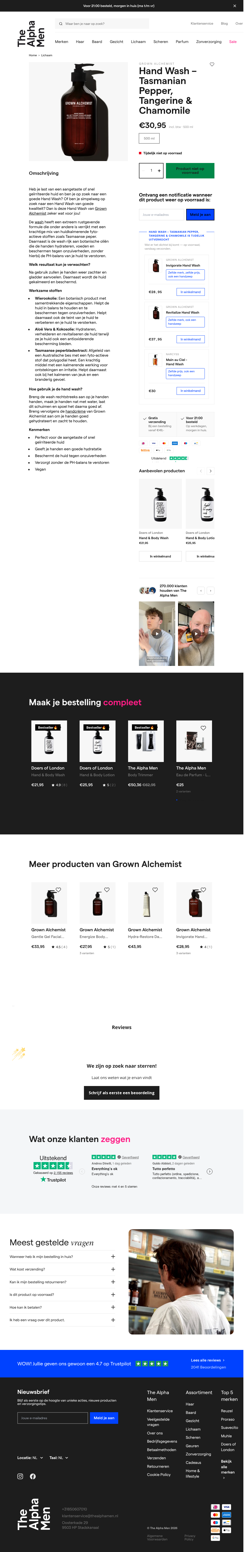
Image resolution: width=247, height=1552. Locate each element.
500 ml (149, 138)
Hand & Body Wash (154, 538)
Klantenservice (160, 1411)
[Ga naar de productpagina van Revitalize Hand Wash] (155, 312)
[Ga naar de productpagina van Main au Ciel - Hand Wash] (155, 360)
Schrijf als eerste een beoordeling (122, 1092)
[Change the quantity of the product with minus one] (143, 171)
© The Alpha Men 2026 (162, 1528)
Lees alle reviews (206, 1360)
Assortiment (199, 1392)
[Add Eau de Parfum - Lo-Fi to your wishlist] (203, 728)
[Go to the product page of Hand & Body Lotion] (207, 504)
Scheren (193, 1438)
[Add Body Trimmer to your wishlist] (155, 728)
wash (39, 222)
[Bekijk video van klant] (157, 633)
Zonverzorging (198, 1454)
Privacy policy (190, 1537)
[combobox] (100, 23)
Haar (190, 1404)
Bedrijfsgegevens (162, 1441)
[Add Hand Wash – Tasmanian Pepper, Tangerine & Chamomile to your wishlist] (212, 64)
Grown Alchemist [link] (157, 63)
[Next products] (210, 471)
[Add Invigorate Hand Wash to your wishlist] (203, 890)
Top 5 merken (229, 1396)
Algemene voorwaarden (157, 1537)
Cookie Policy (159, 1475)
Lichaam (46, 55)
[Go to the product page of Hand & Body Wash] (160, 504)
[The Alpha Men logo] (31, 34)
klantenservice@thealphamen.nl (90, 1516)
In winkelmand (191, 292)
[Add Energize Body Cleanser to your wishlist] (107, 890)
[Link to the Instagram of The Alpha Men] (20, 1476)
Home (33, 55)
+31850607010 (74, 1509)
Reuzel (227, 1411)
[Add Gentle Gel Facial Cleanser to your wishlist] (58, 890)
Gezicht (192, 1421)
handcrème (76, 411)
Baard (191, 1413)
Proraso (227, 1420)
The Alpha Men (158, 1396)
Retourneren (158, 1467)
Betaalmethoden (161, 1450)
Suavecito (229, 1428)
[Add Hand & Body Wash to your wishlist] (58, 728)
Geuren (192, 1446)
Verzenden (156, 1458)
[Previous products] (201, 471)
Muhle (226, 1436)
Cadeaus (193, 1463)
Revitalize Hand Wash (182, 312)
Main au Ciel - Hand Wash (176, 362)
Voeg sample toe (191, 800)
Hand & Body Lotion (201, 538)
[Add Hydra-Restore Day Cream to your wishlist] (155, 890)
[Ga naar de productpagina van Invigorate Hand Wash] (155, 265)
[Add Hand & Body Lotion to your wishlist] (107, 728)
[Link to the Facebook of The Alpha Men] (33, 1476)
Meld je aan (200, 214)
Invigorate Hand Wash (183, 265)
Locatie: (25, 1458)
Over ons (155, 1433)
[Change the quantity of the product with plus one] (159, 171)
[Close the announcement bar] (235, 6)
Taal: (53, 1458)
